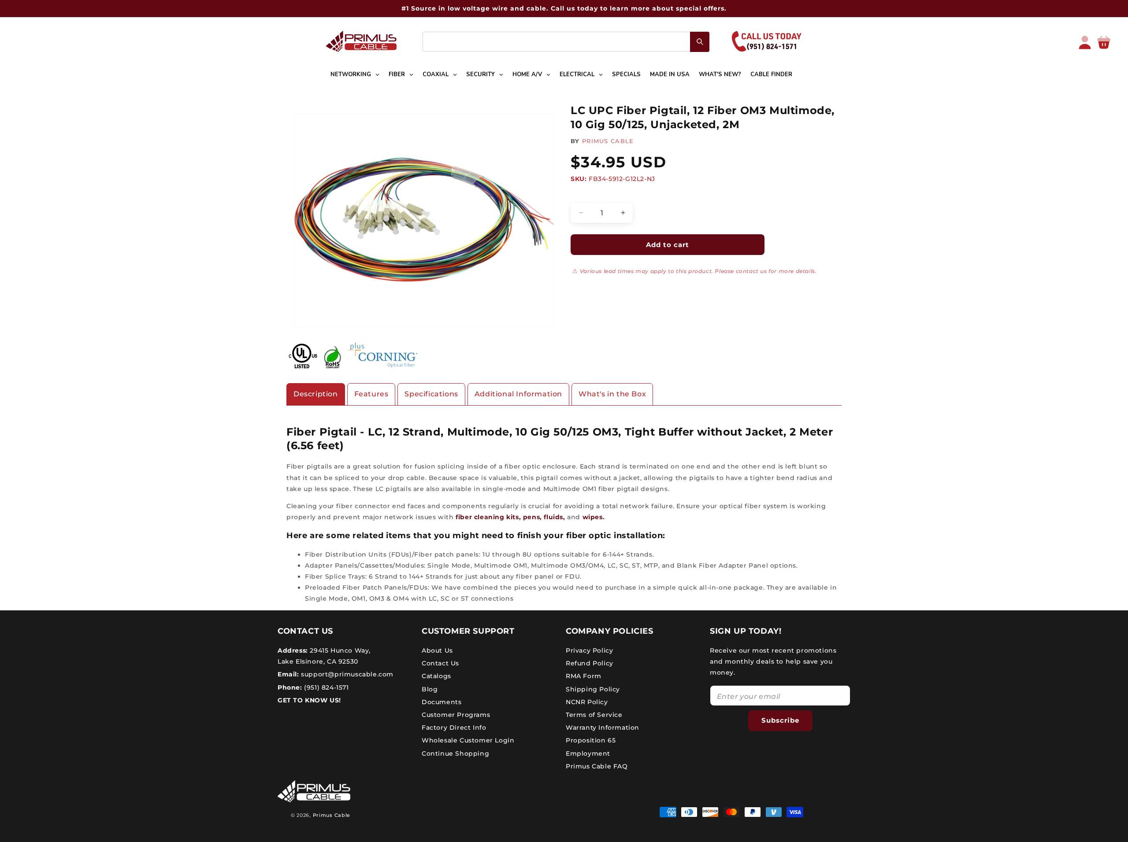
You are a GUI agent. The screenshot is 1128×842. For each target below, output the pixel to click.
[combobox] (566, 42)
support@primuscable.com (346, 674)
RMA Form (583, 676)
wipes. (594, 517)
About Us (437, 650)
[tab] (315, 394)
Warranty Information (602, 727)
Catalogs (436, 676)
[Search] (699, 42)
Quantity (584, 195)
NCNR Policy (587, 702)
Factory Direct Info (454, 727)
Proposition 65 (591, 740)
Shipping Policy (593, 689)
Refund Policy (589, 663)
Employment (588, 753)
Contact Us (440, 663)
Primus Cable (331, 815)
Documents (441, 702)
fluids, (553, 517)
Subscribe (780, 720)
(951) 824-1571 (325, 687)
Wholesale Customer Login (468, 740)
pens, (532, 517)
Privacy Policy (589, 650)
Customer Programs (456, 715)
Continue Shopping (455, 753)
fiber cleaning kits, (488, 517)
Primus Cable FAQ (597, 766)
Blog (430, 689)
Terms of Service (594, 715)
